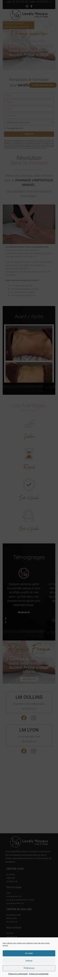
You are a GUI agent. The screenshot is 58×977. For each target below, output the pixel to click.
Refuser (29, 960)
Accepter (29, 953)
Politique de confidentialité (18, 974)
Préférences (29, 968)
